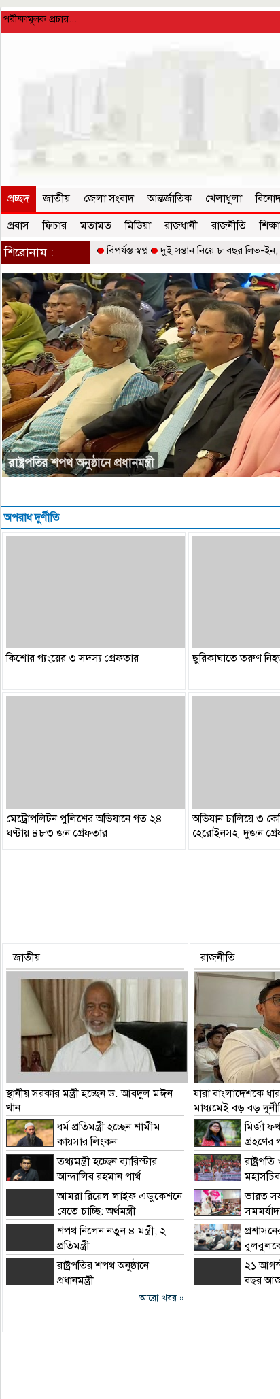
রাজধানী (181, 226)
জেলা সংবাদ (109, 198)
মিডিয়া (138, 226)
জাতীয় (56, 198)
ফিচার (55, 226)
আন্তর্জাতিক (169, 198)
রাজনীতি (228, 226)
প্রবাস (18, 226)
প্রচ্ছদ (18, 198)
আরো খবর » (161, 1298)
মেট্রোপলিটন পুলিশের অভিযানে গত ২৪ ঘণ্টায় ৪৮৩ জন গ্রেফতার (84, 826)
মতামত (95, 226)
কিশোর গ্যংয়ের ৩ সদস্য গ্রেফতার (72, 658)
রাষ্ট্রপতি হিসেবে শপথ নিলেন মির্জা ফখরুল (99, 463)
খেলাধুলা (223, 198)
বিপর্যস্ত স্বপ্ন (127, 250)
